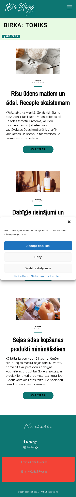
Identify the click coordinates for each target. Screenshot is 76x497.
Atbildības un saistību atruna (46, 276)
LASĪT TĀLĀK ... (38, 149)
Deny (38, 257)
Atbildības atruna (49, 492)
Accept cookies (38, 246)
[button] (69, 222)
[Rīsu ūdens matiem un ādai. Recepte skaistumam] (38, 61)
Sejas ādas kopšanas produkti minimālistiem (38, 344)
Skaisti (38, 81)
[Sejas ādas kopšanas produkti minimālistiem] (38, 309)
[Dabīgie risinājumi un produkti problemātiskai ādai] (38, 181)
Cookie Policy (21, 276)
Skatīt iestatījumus (38, 268)
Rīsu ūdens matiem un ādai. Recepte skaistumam (38, 98)
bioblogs (31, 441)
